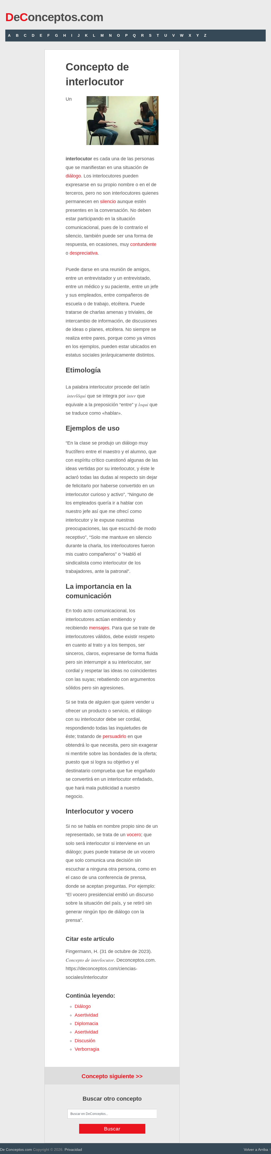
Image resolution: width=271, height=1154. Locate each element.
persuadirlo (114, 736)
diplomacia (86, 1023)
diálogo (73, 176)
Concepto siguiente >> (112, 1076)
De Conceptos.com (16, 1149)
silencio (108, 201)
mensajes (99, 627)
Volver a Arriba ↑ (257, 1149)
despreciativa (84, 253)
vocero (134, 834)
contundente (143, 244)
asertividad (86, 1015)
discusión (85, 1040)
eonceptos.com (54, 17)
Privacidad (73, 1149)
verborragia (87, 1049)
